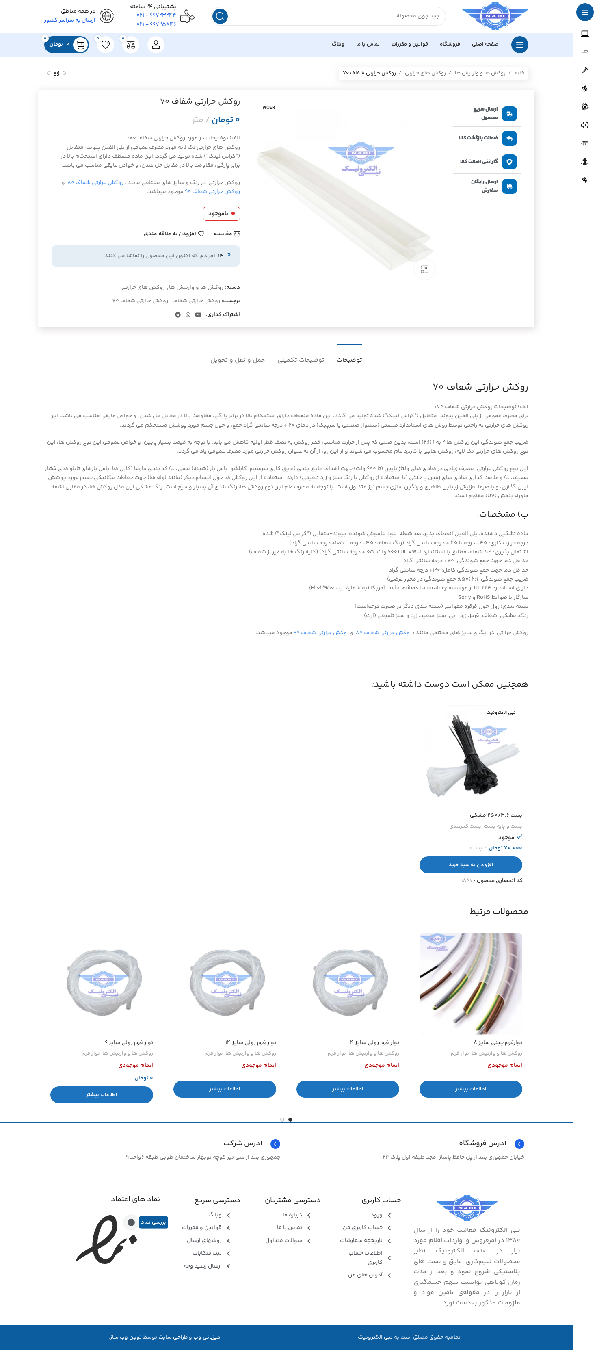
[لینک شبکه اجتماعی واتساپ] (188, 315)
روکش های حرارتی (425, 73)
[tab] (349, 356)
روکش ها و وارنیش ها (480, 73)
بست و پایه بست (503, 826)
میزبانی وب (207, 1337)
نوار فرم (460, 1053)
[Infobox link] (164, 1144)
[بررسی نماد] (131, 1222)
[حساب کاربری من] (156, 45)
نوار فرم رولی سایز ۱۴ (250, 1042)
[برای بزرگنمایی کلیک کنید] (424, 269)
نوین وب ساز (126, 1337)
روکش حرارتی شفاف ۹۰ (212, 191)
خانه (518, 73)
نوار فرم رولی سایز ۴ (374, 1042)
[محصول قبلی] (65, 73)
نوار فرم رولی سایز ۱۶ (128, 1042)
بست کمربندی (465, 826)
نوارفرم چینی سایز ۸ (498, 1042)
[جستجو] (220, 16)
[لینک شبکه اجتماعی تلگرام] (178, 315)
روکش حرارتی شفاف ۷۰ (140, 301)
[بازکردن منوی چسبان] (519, 45)
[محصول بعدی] (48, 73)
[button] (471, 864)
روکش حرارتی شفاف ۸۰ (95, 182)
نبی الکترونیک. (374, 1337)
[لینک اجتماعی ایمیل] (198, 315)
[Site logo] (495, 16)
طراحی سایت (173, 1337)
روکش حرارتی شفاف (196, 301)
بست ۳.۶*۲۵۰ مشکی (496, 815)
